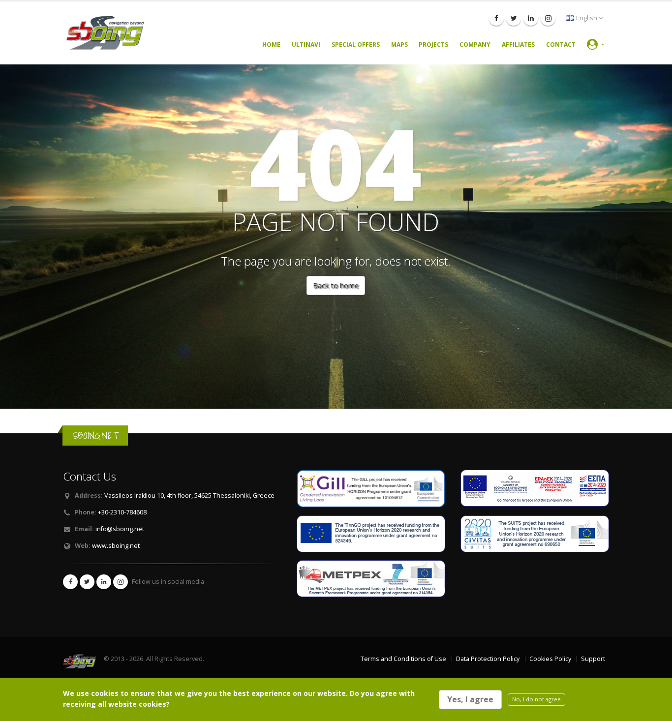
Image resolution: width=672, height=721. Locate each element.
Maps (399, 44)
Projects (433, 44)
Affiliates (518, 44)
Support (593, 659)
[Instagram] (548, 18)
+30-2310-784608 (122, 512)
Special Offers (356, 44)
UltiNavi (306, 44)
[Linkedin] (530, 18)
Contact (561, 44)
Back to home (336, 285)
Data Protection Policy (487, 659)
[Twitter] (513, 18)
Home (271, 44)
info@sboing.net (119, 529)
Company (474, 44)
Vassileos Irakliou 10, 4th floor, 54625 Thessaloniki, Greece (189, 495)
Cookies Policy (550, 659)
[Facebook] (496, 18)
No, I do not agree (536, 699)
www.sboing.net (116, 545)
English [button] (587, 18)
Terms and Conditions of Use (403, 659)
